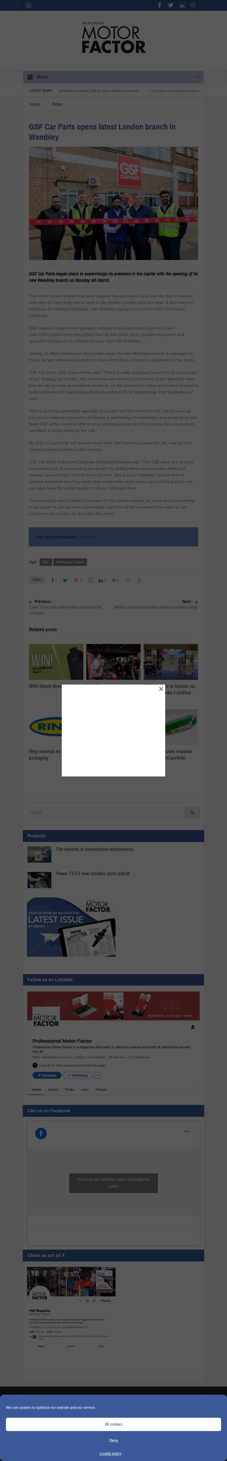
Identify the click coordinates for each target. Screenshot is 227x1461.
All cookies (113, 1424)
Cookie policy (110, 1454)
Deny (113, 1441)
